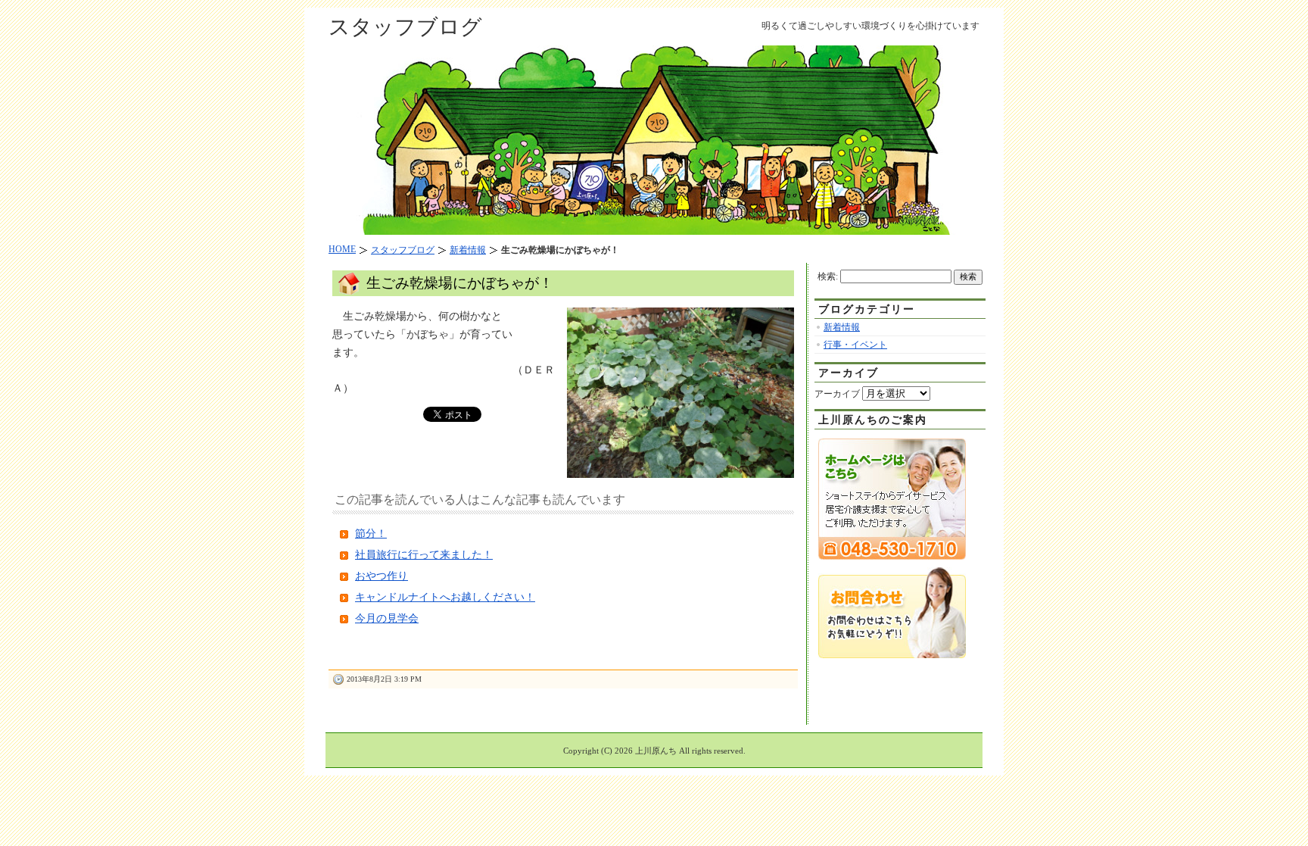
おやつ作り (381, 576)
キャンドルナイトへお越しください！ (445, 597)
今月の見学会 (387, 618)
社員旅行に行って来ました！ (424, 554)
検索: (828, 276)
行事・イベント (855, 344)
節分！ (371, 533)
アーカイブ (837, 394)
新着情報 (842, 327)
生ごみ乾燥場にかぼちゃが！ (459, 283)
